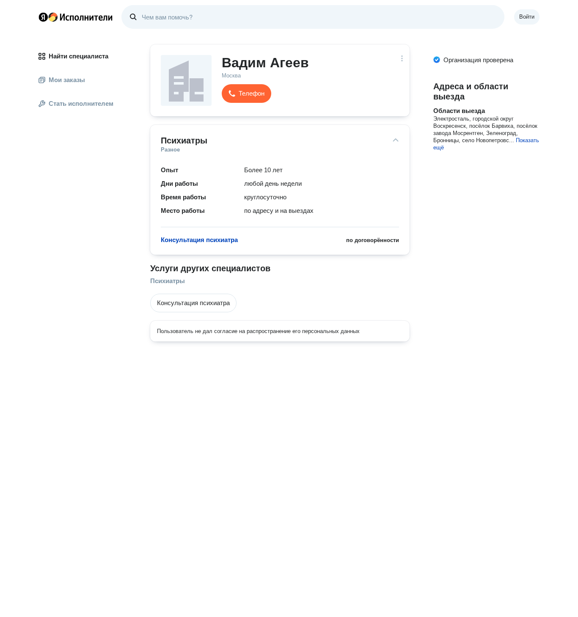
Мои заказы (67, 79)
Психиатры (167, 280)
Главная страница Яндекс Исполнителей (76, 17)
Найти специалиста (78, 56)
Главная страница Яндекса (43, 17)
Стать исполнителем (81, 103)
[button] (246, 93)
